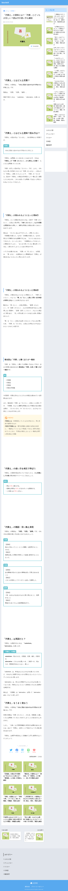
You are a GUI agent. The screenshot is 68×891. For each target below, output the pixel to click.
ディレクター (50, 134)
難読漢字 (49, 145)
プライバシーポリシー (37, 886)
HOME (35, 883)
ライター (49, 137)
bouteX (5, 2)
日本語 (40, 756)
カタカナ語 (49, 130)
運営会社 (27, 886)
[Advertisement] (22, 62)
